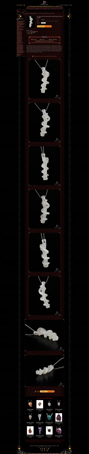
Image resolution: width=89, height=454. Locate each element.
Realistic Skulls (20, 22)
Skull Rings (19, 25)
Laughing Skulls (19, 44)
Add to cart (41, 26)
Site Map (58, 445)
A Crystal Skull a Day (20, 21)
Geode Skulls (19, 41)
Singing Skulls (19, 37)
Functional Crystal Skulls (20, 53)
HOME (35, 391)
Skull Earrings (19, 28)
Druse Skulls (19, 40)
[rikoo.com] (42, 450)
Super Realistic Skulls (20, 23)
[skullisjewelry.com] (44, 450)
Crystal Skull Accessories (20, 51)
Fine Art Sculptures (20, 24)
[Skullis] (44, 3)
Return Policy (54, 445)
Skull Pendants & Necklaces (20, 27)
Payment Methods (41, 445)
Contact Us (45, 445)
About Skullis (31, 445)
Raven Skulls (19, 39)
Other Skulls (19, 54)
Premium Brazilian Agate (20, 43)
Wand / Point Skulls (20, 45)
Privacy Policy (50, 445)
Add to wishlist (48, 26)
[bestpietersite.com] (47, 450)
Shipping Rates (36, 445)
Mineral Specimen (20, 50)
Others (18, 55)
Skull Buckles (19, 31)
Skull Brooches (19, 32)
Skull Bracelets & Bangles (20, 30)
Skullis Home (27, 13)
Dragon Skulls (19, 38)
